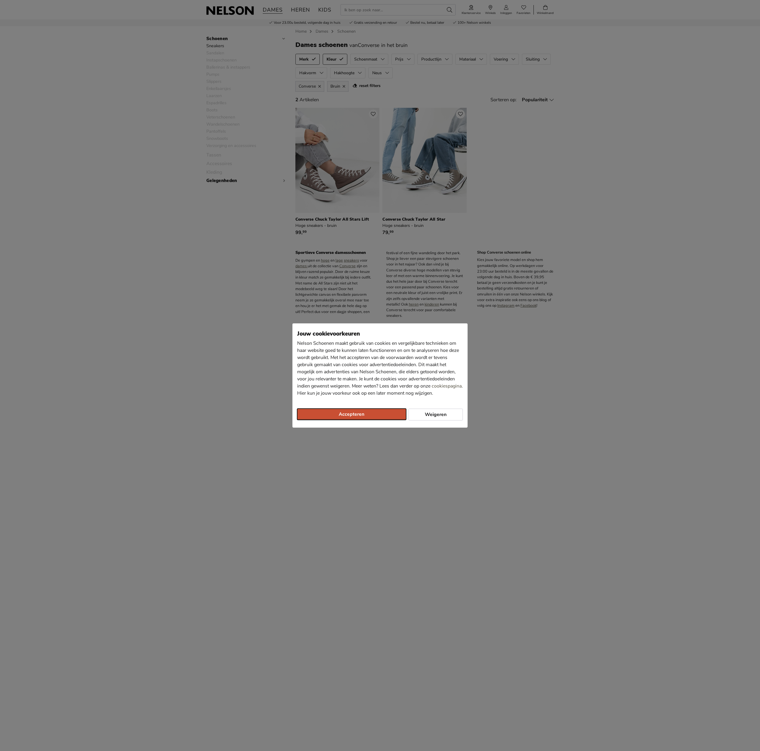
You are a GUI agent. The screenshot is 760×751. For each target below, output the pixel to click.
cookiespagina (447, 386)
